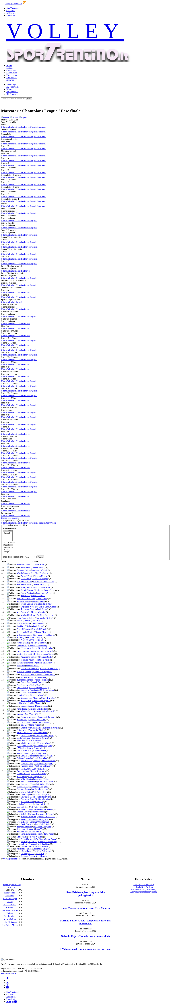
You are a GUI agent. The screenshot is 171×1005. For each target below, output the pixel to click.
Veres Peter (25, 567)
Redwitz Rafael (27, 801)
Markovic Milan (23, 738)
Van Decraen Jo (23, 612)
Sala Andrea (22, 831)
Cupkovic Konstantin (30, 690)
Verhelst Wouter (23, 773)
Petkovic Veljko (27, 809)
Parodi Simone (27, 590)
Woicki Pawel (26, 851)
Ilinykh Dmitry (27, 763)
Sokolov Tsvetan (24, 804)
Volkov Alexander (24, 635)
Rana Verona (9, 893)
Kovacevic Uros (28, 784)
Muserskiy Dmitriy (25, 671)
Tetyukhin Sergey (28, 609)
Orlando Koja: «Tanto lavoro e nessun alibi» (85, 936)
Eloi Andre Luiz (27, 799)
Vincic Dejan (26, 792)
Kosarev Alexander (29, 717)
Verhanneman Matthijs (30, 698)
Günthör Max (22, 687)
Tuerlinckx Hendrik (25, 680)
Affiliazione (11, 13)
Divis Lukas (26, 578)
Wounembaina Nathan (30, 711)
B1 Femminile (12, 91)
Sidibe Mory (22, 703)
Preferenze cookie (8, 973)
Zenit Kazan (38, 564)
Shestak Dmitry (23, 812)
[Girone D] (7, 533)
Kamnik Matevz (23, 753)
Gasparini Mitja (23, 570)
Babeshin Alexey (28, 856)
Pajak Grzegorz (27, 824)
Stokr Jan (21, 666)
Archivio (10, 80)
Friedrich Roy (22, 844)
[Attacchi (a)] (8, 547)
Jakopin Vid (26, 677)
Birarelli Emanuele (24, 732)
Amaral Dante (27, 576)
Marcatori (41, 127)
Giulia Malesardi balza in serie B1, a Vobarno (85, 908)
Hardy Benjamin (28, 593)
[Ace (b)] (8, 552)
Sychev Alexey (23, 787)
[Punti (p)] (8, 545)
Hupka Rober (22, 822)
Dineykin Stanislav (25, 745)
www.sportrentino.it (11, 859)
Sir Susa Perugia (10, 898)
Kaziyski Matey (27, 660)
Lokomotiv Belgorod (43, 671)
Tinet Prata (9, 896)
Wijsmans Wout (27, 607)
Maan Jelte (25, 595)
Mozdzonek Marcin (25, 663)
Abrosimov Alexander (26, 598)
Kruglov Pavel (23, 695)
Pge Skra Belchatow (40, 573)
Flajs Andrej (26, 769)
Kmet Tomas (22, 709)
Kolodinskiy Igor (28, 814)
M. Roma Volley (47, 690)
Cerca (53, 523)
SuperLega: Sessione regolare (12, 885)
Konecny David (23, 620)
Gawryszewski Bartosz (26, 651)
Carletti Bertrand (28, 839)
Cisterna (9, 907)
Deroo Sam (25, 682)
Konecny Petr (22, 714)
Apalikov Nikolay (24, 626)
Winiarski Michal (28, 615)
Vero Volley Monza (9, 925)
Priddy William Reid (29, 587)
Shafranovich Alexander (31, 728)
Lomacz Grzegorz (28, 756)
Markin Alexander (28, 743)
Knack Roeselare (42, 680)
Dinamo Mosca (38, 567)
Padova (10, 913)
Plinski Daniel (23, 643)
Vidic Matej (22, 837)
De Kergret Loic (27, 853)
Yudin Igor (21, 637)
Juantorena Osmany (29, 657)
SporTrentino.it (12, 8)
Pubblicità (10, 15)
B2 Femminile (12, 94)
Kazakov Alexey (24, 601)
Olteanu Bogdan (28, 692)
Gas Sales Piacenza (10, 910)
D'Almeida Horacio (25, 748)
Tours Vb (36, 620)
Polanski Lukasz (24, 629)
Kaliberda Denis (28, 674)
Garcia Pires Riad (24, 750)
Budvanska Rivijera (44, 618)
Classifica (20, 127)
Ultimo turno (11, 73)
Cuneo (10, 901)
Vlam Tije (21, 740)
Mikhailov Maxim (24, 564)
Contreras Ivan (23, 771)
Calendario (11, 127)
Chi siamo (10, 10)
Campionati (11, 70)
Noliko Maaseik (38, 595)
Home (9, 65)
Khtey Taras (26, 700)
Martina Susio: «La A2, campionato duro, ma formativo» (85, 922)
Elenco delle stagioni (10, 518)
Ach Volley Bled (39, 677)
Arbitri (48, 523)
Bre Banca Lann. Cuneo (43, 581)
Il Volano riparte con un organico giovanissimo (85, 949)
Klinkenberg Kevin (29, 648)
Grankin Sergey (27, 706)
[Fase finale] (7, 531)
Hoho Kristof (26, 846)
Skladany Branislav (29, 841)
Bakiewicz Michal (28, 816)
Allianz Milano (9, 904)
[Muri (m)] (8, 549)
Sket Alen (21, 685)
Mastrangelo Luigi (24, 654)
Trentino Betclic (45, 657)
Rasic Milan (22, 776)
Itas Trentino (9, 916)
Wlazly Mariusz (23, 573)
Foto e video (11, 77)
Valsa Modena (10, 919)
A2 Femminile (12, 87)
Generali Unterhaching (37, 646)
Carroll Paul (22, 646)
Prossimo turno (12, 75)
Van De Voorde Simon (26, 722)
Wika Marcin (26, 779)
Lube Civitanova (10, 922)
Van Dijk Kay (23, 807)
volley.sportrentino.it (13, 4)
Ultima (4, 127)
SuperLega (11, 84)
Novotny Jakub (23, 789)
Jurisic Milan (22, 730)
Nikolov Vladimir (24, 581)
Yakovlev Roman (24, 584)
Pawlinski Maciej (28, 797)
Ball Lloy (25, 725)
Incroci (27, 127)
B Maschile (11, 89)
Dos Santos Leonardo (30, 668)
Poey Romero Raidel (25, 618)
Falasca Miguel (27, 766)
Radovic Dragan (24, 719)
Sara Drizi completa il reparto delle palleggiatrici (85, 894)
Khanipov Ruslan (24, 849)
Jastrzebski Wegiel (39, 570)
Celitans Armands (24, 758)
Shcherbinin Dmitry (25, 632)
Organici (33, 127)
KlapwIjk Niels (23, 623)
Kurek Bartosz (27, 604)
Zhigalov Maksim (24, 827)
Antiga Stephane (28, 781)
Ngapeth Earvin (27, 640)
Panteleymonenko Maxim (31, 834)
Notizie (9, 68)
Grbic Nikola (26, 735)
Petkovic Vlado (27, 819)
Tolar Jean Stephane (25, 829)
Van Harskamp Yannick (30, 760)
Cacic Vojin (26, 794)
